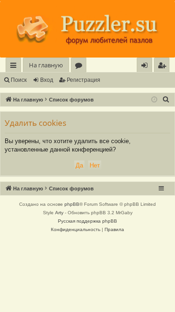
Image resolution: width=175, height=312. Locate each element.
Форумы (80, 67)
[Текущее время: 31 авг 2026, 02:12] (154, 99)
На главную (46, 65)
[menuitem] (161, 65)
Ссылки (15, 67)
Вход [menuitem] (146, 67)
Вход (46, 80)
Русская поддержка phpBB (87, 221)
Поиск (19, 80)
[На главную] (87, 29)
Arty (59, 212)
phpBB (71, 204)
